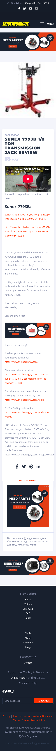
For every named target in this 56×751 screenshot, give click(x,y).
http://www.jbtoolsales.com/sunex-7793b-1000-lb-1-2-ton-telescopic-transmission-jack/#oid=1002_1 (27, 231)
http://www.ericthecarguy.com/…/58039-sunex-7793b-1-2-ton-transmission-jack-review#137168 (27, 378)
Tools (28, 633)
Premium (28, 642)
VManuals (28, 608)
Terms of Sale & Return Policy (29, 720)
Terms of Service (21, 716)
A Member (19, 677)
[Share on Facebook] (17, 466)
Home (28, 599)
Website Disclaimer (43, 716)
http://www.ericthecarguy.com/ (21, 361)
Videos (28, 603)
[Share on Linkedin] (38, 466)
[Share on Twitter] (24, 466)
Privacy (6, 716)
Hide (46, 486)
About (28, 638)
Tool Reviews (12, 135)
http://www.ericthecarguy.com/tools (24, 399)
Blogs (28, 647)
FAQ (28, 613)
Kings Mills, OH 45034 (37, 3)
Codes (28, 617)
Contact (28, 662)
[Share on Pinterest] (31, 466)
